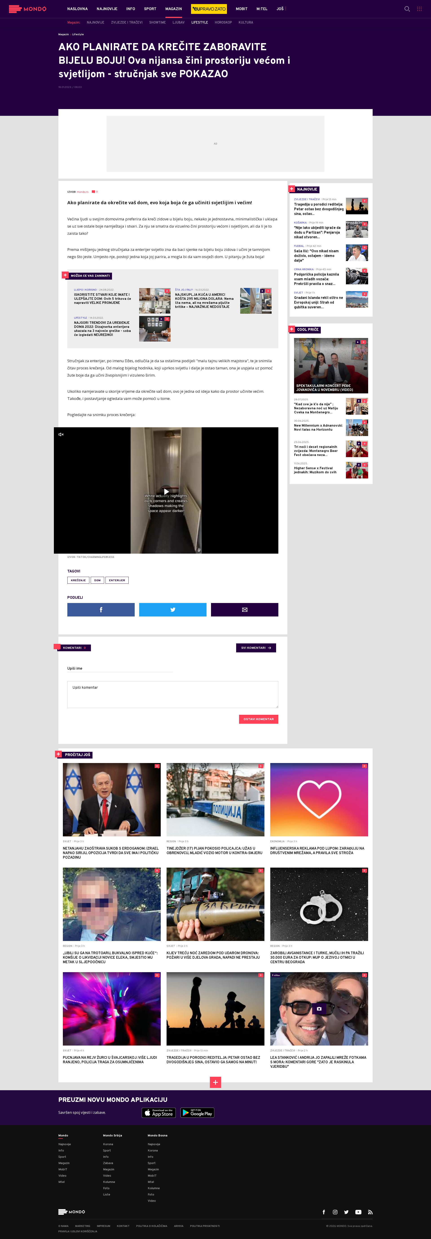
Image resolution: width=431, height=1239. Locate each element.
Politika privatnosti (205, 1226)
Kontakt (123, 1226)
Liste (106, 1195)
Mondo (63, 1136)
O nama (63, 1226)
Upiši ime (74, 669)
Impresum (103, 1226)
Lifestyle (78, 34)
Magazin (63, 34)
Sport (62, 1157)
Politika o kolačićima (151, 1226)
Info (61, 1151)
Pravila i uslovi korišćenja (77, 1231)
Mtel (61, 1182)
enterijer (117, 580)
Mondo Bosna (157, 1136)
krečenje (78, 580)
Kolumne (109, 1182)
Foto (106, 1188)
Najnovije (64, 1144)
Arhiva (178, 1226)
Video (62, 1176)
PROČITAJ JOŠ (77, 755)
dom (97, 580)
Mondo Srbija (112, 1136)
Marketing (82, 1226)
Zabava (108, 1163)
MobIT (62, 1169)
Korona (108, 1144)
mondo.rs (82, 192)
